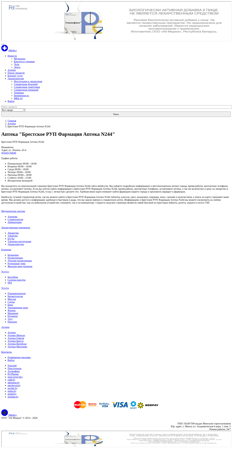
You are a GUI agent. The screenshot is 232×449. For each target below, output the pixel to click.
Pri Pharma (13, 374)
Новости (12, 56)
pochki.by (13, 388)
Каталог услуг (15, 75)
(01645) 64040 (8, 153)
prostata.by (13, 396)
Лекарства (13, 233)
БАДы (11, 238)
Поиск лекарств (16, 73)
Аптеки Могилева (17, 346)
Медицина (19, 58)
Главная (12, 120)
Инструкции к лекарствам (28, 81)
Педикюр (13, 316)
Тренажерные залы (18, 307)
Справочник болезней (26, 84)
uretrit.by (12, 394)
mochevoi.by (14, 385)
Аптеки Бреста (16, 341)
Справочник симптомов (27, 87)
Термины (19, 92)
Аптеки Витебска (17, 344)
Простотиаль (14, 368)
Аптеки (12, 70)
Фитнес (12, 310)
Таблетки (13, 235)
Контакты (6, 352)
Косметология (15, 296)
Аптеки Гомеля (16, 338)
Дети (16, 64)
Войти (11, 101)
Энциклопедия (16, 78)
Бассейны (13, 277)
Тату (10, 319)
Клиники (6, 249)
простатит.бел (15, 377)
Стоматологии (15, 219)
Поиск (116, 114)
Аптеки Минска (16, 335)
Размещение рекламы (19, 357)
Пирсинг (12, 321)
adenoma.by (14, 382)
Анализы (12, 216)
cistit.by (11, 379)
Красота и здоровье (24, 61)
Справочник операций (26, 90)
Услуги (5, 271)
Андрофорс (14, 371)
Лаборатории (15, 222)
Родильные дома (16, 263)
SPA (10, 282)
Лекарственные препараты (15, 227)
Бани (10, 304)
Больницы (13, 255)
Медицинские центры (13, 211)
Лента (17, 67)
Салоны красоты (17, 280)
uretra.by (12, 391)
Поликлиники (15, 257)
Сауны (11, 302)
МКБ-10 (18, 98)
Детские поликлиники (20, 260)
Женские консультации (20, 266)
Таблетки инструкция (19, 241)
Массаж (12, 299)
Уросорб (12, 365)
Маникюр (13, 313)
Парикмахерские (17, 293)
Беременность (21, 95)
